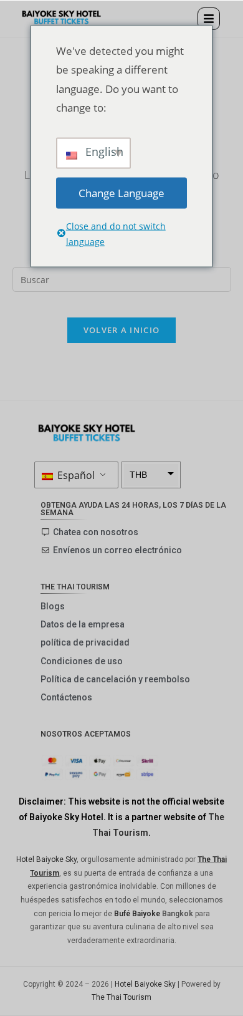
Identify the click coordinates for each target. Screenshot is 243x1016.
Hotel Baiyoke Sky (46, 859)
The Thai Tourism (121, 997)
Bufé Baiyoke (137, 913)
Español (75, 475)
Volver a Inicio (121, 330)
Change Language (121, 192)
